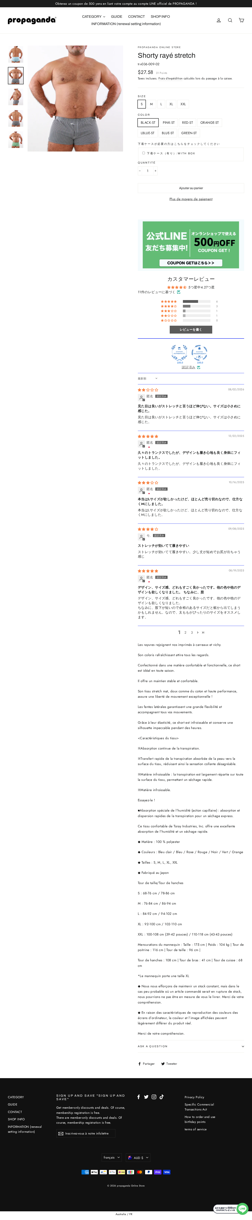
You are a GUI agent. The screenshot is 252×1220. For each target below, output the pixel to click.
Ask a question (153, 1046)
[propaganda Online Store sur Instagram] (154, 1096)
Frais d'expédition (170, 78)
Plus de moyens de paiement (191, 199)
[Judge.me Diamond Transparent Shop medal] (199, 353)
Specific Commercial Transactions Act (199, 1107)
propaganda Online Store (159, 47)
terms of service (196, 1129)
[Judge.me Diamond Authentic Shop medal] (179, 353)
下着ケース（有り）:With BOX (171, 153)
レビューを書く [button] (191, 329)
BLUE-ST (168, 133)
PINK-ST (169, 122)
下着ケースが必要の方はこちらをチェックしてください (179, 143)
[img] (148, 390)
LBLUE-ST (147, 133)
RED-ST (187, 122)
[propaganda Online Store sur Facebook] (138, 1096)
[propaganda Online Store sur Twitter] (146, 1096)
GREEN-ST (189, 133)
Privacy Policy (194, 1097)
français (109, 1157)
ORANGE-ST (209, 122)
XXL (183, 104)
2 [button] (185, 632)
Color (144, 114)
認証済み (188, 367)
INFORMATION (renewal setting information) (126, 24)
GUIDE (116, 17)
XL (171, 104)
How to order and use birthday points (200, 1119)
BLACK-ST (148, 122)
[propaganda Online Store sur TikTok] (161, 1096)
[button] (169, 301)
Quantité (147, 162)
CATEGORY (92, 17)
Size (142, 96)
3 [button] (192, 632)
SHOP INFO (160, 17)
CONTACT (136, 17)
